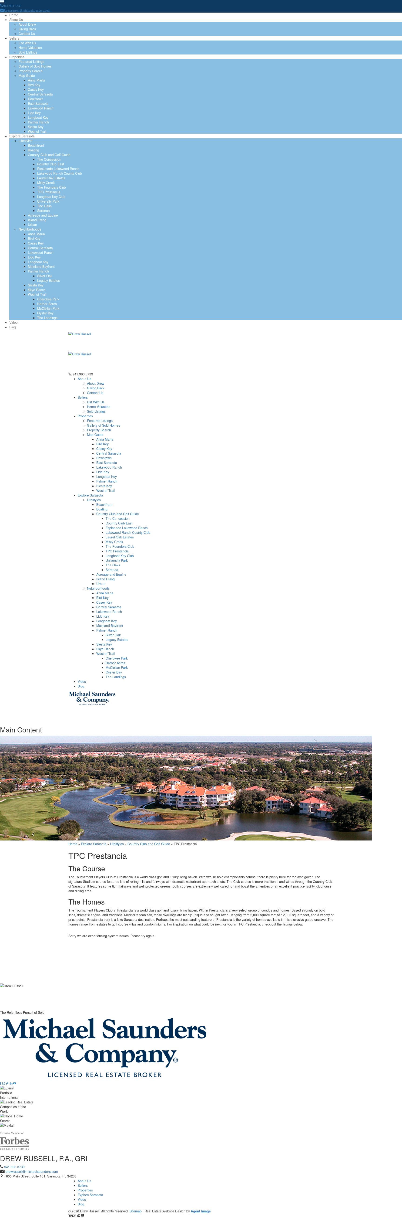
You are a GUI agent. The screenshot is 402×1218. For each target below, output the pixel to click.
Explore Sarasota (22, 136)
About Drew (27, 24)
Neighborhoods (30, 229)
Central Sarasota (40, 94)
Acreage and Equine (43, 215)
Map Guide (27, 75)
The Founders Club (51, 187)
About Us (16, 19)
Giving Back (27, 29)
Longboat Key (38, 117)
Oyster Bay (45, 313)
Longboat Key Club (51, 196)
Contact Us (27, 33)
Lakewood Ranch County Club (59, 173)
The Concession (49, 159)
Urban (32, 224)
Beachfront (36, 145)
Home (13, 15)
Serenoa (43, 210)
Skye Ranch (37, 289)
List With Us (27, 43)
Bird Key (34, 84)
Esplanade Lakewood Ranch (58, 168)
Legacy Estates (48, 280)
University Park (48, 201)
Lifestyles (25, 140)
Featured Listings (31, 61)
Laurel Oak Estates (51, 178)
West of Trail (37, 131)
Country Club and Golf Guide (49, 154)
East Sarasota (38, 103)
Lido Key (34, 112)
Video (13, 322)
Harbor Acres (47, 303)
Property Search (31, 70)
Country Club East (50, 164)
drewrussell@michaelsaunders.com (32, 1171)
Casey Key (36, 89)
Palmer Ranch (38, 122)
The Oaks (44, 206)
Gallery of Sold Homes (35, 66)
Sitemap (136, 1211)
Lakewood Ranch (41, 108)
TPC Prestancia (48, 192)
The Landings (47, 317)
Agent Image (201, 1211)
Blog (12, 327)
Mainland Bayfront (41, 266)
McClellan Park (48, 308)
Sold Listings (28, 52)
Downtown (35, 98)
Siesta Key (36, 126)
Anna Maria (36, 80)
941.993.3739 (83, 374)
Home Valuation (30, 47)
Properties (16, 56)
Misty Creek (46, 182)
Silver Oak (44, 275)
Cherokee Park (48, 299)
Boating (33, 150)
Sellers (14, 38)
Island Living (37, 220)
